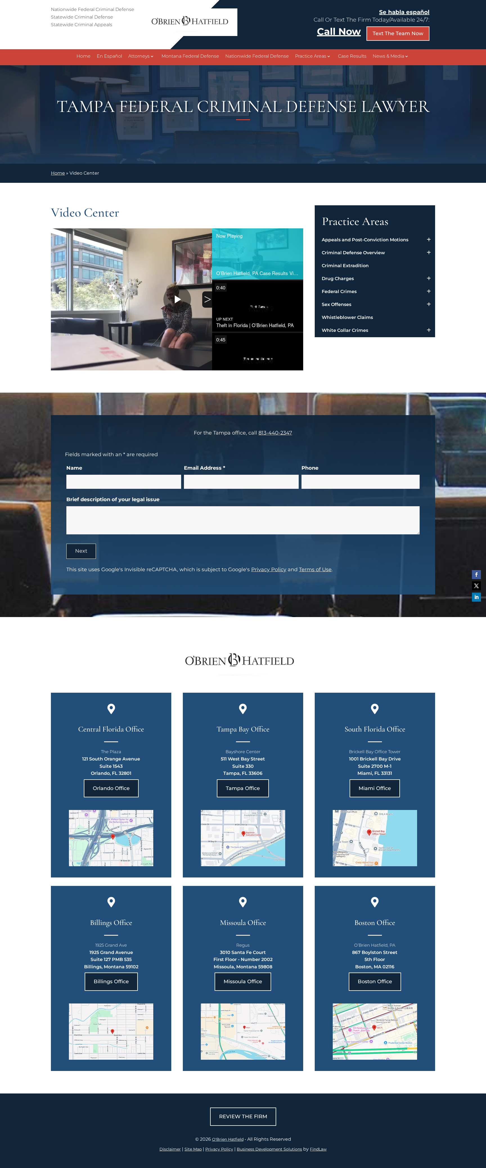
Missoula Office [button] (243, 981)
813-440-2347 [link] (275, 433)
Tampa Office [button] (243, 788)
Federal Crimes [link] (339, 291)
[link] (192, 34)
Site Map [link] (193, 1149)
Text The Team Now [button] (398, 33)
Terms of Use (315, 569)
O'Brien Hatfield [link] (228, 1139)
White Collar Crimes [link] (345, 330)
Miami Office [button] (375, 788)
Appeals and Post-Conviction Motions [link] (365, 239)
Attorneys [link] (139, 56)
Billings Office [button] (111, 981)
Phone (310, 468)
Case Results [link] (352, 56)
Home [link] (83, 56)
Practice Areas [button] (310, 56)
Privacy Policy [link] (219, 1149)
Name (74, 468)
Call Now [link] (339, 31)
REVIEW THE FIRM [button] (243, 1116)
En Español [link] (109, 56)
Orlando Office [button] (111, 788)
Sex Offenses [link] (336, 304)
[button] (476, 574)
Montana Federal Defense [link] (190, 56)
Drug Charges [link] (338, 278)
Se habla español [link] (404, 12)
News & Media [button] (388, 56)
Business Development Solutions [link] (269, 1149)
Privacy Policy (268, 569)
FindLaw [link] (318, 1149)
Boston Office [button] (375, 981)
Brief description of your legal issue (112, 499)
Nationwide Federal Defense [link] (257, 56)
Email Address (204, 468)
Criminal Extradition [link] (345, 265)
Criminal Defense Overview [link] (353, 252)
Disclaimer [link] (170, 1149)
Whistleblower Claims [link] (347, 317)
